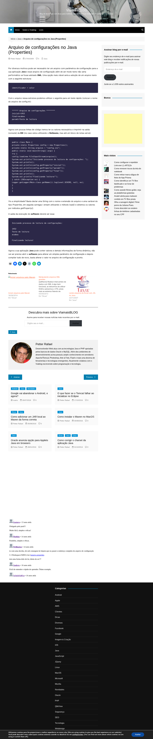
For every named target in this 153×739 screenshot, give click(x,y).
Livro (41, 30)
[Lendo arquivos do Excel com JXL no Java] (83, 284)
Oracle (58, 695)
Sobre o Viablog (29, 30)
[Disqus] (53, 486)
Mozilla (58, 684)
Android (14, 389)
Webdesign (60, 729)
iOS (56, 645)
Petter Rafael (16, 59)
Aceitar (138, 734)
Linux (75, 435)
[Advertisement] (123, 129)
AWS (57, 606)
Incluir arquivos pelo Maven (19, 293)
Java (19, 39)
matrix (15, 400)
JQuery (58, 662)
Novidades (31, 389)
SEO (57, 717)
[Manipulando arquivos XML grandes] (54, 286)
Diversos (59, 623)
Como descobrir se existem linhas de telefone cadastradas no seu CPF (127, 211)
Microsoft (59, 678)
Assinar (75, 323)
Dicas (14, 412)
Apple (57, 601)
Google (58, 634)
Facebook (59, 628)
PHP (57, 701)
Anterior (17, 377)
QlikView (59, 706)
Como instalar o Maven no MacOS (75, 416)
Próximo (89, 377)
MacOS (58, 673)
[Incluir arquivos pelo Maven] (22, 284)
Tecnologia (59, 723)
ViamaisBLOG (76, 10)
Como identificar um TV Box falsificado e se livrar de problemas (126, 184)
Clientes (58, 612)
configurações (77, 735)
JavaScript (59, 656)
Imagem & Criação (63, 639)
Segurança (59, 712)
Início (17, 30)
